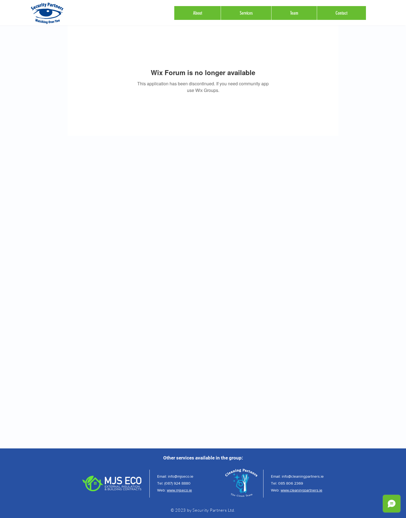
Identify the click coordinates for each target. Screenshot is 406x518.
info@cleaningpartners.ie (303, 476)
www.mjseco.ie (179, 490)
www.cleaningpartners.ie (301, 490)
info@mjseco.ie (180, 476)
